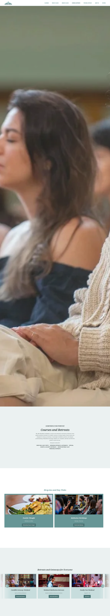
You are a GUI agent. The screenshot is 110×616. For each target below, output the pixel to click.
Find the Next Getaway (20, 596)
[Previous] (7, 586)
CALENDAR (47, 3)
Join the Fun (87, 596)
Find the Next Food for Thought (29, 525)
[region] (55, 511)
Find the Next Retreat (54, 596)
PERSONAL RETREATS (88, 3)
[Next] (102, 586)
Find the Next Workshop (78, 525)
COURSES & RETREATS (76, 3)
